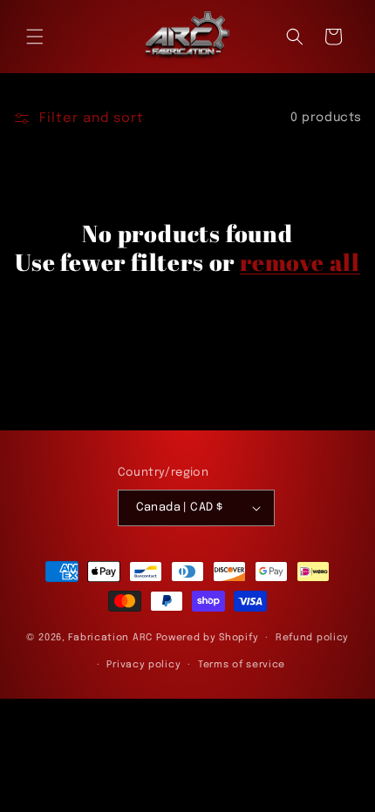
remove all (300, 261)
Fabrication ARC (110, 638)
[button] (35, 36)
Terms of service (241, 665)
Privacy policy (143, 665)
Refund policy (312, 638)
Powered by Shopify (207, 638)
